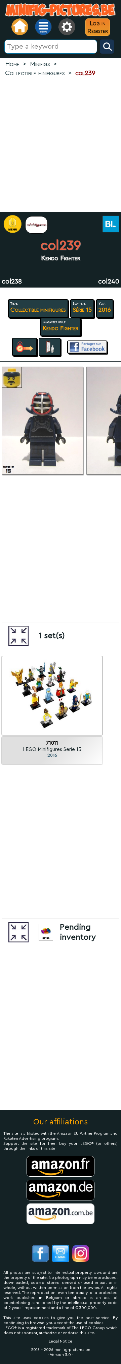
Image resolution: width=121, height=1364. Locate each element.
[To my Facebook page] (40, 1254)
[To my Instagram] (81, 1254)
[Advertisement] (60, 145)
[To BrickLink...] (110, 225)
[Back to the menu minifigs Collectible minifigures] (36, 224)
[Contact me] (60, 1254)
